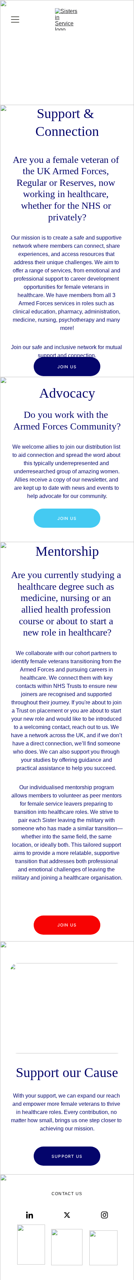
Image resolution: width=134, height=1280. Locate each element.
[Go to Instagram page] (104, 1215)
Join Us (67, 366)
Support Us (67, 1156)
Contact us (67, 1193)
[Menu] (15, 19)
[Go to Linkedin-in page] (29, 1215)
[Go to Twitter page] (67, 1215)
